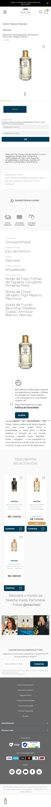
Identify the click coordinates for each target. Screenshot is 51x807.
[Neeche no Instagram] (12, 772)
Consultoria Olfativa (25, 690)
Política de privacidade (25, 700)
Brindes (25, 716)
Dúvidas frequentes (25, 711)
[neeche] (25, 11)
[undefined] (25, 65)
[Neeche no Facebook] (32, 772)
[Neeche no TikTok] (18, 772)
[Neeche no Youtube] (25, 772)
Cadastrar (39, 664)
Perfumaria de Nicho (25, 685)
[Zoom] (25, 94)
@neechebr (32, 605)
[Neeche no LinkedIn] (39, 772)
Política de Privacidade (27, 407)
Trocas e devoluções (25, 706)
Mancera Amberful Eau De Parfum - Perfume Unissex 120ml (36, 508)
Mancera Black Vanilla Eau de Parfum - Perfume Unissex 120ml (14, 508)
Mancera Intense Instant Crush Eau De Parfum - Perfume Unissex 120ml (14, 567)
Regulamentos (25, 695)
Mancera (7, 30)
